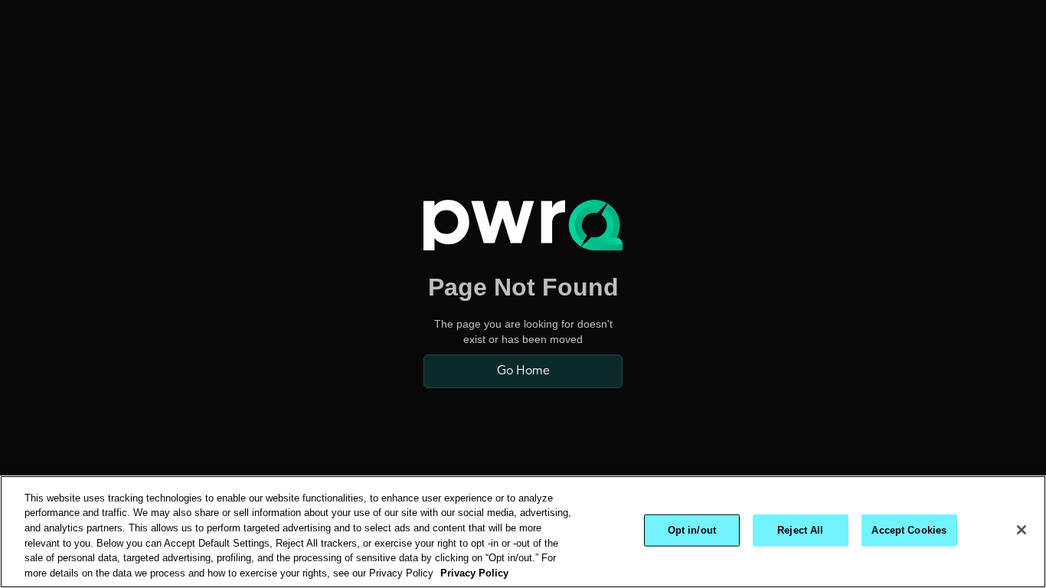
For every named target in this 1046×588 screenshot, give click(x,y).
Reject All (800, 530)
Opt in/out (692, 530)
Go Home (523, 371)
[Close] (1021, 530)
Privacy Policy (474, 572)
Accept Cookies (908, 530)
